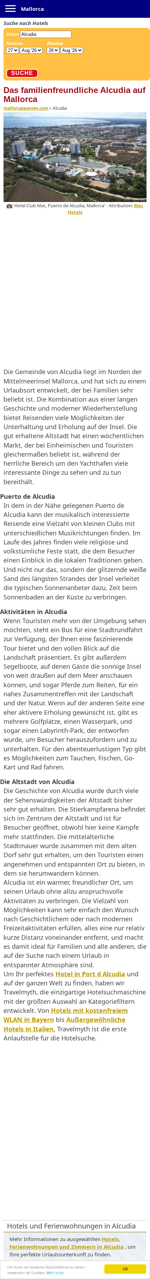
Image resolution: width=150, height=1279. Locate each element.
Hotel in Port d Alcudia (90, 974)
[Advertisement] (75, 290)
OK (125, 1268)
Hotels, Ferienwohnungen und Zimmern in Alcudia (66, 1242)
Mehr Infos (54, 1272)
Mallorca (32, 8)
